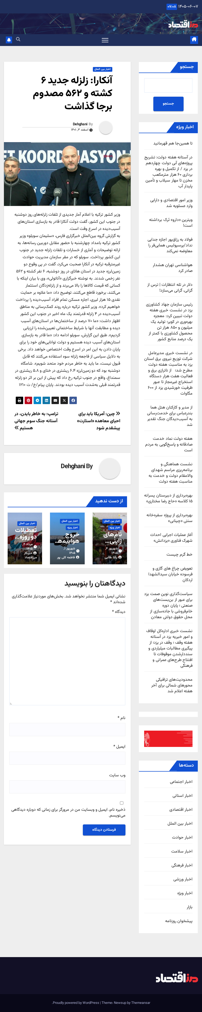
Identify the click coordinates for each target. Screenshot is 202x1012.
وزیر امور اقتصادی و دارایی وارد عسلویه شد (171, 203)
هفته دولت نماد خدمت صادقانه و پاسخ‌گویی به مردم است (169, 445)
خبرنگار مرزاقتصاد (30, 555)
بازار (190, 907)
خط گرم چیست (179, 554)
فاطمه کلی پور (66, 557)
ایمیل (119, 747)
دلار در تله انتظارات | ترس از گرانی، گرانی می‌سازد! (170, 288)
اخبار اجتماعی (181, 782)
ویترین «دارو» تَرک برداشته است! (171, 223)
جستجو (187, 67)
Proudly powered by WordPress (76, 1003)
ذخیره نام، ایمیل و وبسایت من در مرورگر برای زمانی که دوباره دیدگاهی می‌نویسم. (68, 813)
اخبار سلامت (182, 852)
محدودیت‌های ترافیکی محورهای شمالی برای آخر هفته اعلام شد (172, 686)
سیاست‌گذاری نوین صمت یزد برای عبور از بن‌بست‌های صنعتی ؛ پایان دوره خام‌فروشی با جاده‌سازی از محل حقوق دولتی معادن (168, 606)
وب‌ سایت (117, 775)
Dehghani (80, 124)
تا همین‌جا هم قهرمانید (173, 143)
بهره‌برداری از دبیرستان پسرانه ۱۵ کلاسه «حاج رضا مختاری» (168, 498)
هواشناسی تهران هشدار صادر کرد (173, 268)
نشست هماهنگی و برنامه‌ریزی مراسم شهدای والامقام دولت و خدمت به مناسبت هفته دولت (171, 473)
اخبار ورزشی (183, 879)
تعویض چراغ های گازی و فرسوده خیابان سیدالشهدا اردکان (170, 574)
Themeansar (140, 1003)
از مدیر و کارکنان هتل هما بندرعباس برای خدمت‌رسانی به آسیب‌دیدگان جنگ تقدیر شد (170, 416)
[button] (18, 40)
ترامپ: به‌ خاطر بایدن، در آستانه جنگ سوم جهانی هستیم (36, 421)
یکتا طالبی (111, 557)
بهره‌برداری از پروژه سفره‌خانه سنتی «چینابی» (170, 518)
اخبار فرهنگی (182, 866)
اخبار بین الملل (180, 824)
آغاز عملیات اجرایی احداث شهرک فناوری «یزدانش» (171, 538)
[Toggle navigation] (105, 40)
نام (121, 718)
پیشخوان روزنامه (179, 921)
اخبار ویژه (185, 893)
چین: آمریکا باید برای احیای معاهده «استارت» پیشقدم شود (98, 421)
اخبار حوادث (182, 838)
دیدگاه (118, 612)
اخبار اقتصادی (181, 810)
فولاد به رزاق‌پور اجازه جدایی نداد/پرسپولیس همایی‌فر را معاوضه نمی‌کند (170, 245)
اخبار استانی (183, 796)
